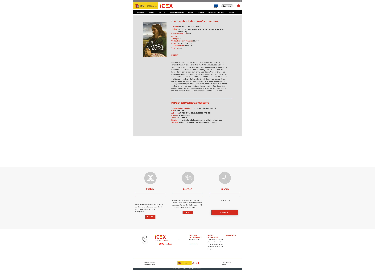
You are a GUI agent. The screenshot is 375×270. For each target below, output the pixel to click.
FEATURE (190, 12)
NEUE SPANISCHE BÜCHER (177, 12)
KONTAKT (231, 12)
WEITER (150, 217)
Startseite (140, 12)
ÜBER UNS (151, 12)
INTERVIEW (201, 12)
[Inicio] (153, 4)
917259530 (182, 118)
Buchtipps (162, 12)
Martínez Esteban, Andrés (190, 27)
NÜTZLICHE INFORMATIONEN (216, 12)
